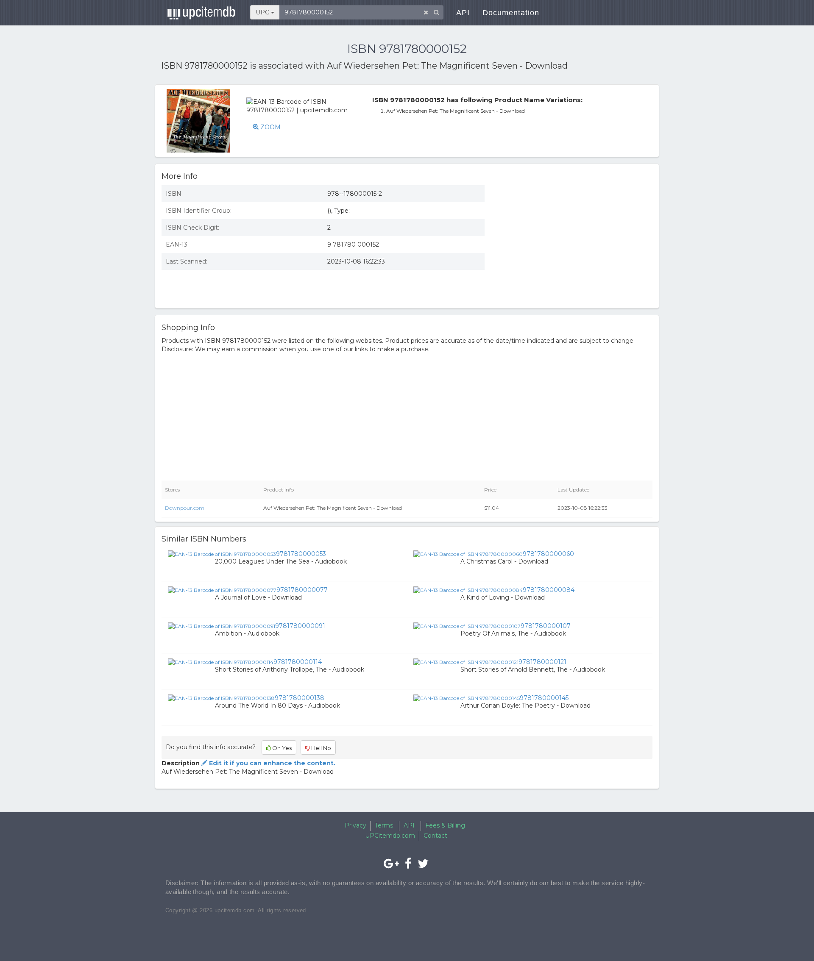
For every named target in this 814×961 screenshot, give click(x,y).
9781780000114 (297, 662)
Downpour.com (184, 508)
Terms (384, 825)
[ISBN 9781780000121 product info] (466, 661)
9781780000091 (300, 626)
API (463, 12)
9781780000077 (302, 590)
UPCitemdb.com (390, 835)
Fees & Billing (445, 825)
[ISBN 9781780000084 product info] (468, 589)
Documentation (510, 12)
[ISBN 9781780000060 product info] (468, 553)
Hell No (320, 747)
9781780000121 (542, 662)
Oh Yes (281, 747)
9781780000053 (301, 554)
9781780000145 (544, 698)
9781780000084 (548, 590)
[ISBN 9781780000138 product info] (221, 697)
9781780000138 (299, 698)
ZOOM (270, 127)
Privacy (355, 825)
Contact (435, 835)
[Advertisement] (574, 240)
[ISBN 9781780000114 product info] (220, 661)
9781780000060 (548, 554)
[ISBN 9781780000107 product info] (467, 625)
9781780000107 (546, 626)
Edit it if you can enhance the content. (271, 763)
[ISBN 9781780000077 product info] (222, 589)
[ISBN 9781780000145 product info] (466, 697)
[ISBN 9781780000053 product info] (222, 553)
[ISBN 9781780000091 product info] (221, 625)
